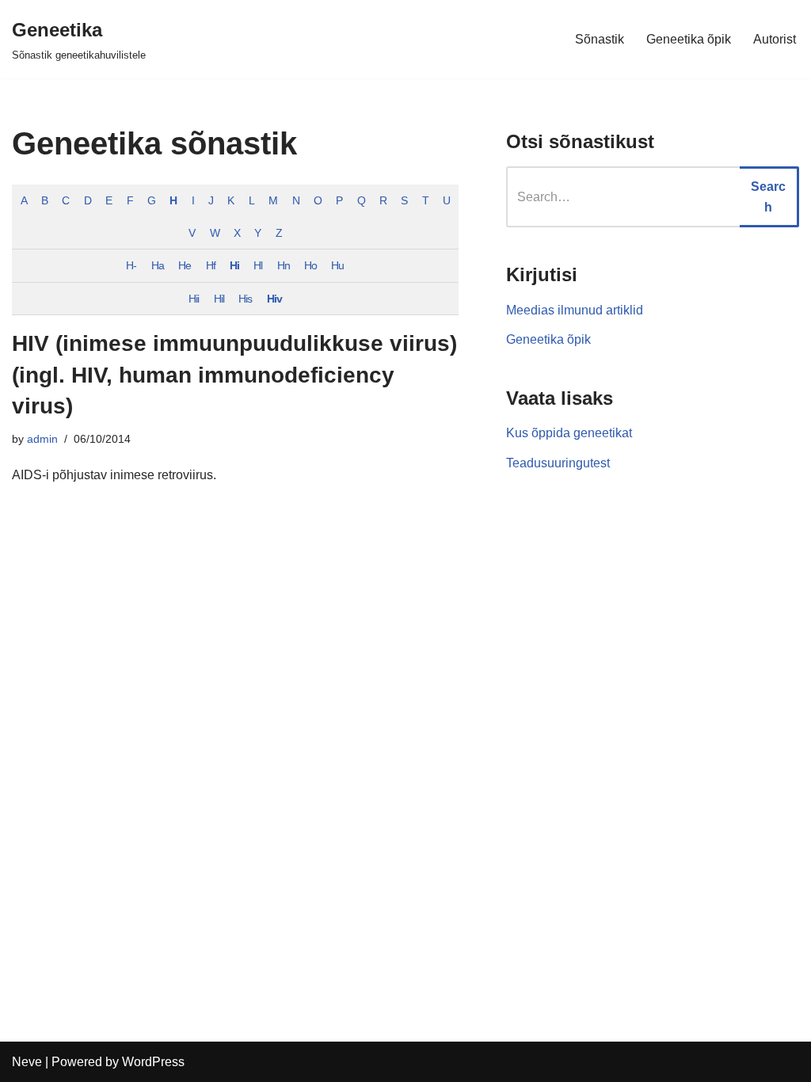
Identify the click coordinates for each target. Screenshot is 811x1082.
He (184, 265)
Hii (193, 298)
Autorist (774, 39)
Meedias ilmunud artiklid (574, 310)
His (245, 298)
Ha (157, 265)
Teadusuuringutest (558, 463)
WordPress (153, 1062)
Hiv (274, 298)
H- (131, 265)
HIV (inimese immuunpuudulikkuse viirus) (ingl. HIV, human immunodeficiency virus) (234, 374)
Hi (234, 265)
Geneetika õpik (688, 39)
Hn (283, 265)
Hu (337, 265)
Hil (219, 298)
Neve (27, 1062)
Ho (310, 265)
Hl (257, 265)
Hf (210, 265)
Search (768, 197)
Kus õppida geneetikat (569, 433)
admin (42, 438)
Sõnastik (599, 39)
